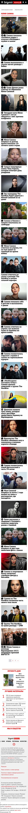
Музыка (8, 741)
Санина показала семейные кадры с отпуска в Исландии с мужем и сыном (11, 38)
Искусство (23, 741)
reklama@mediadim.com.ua (8, 786)
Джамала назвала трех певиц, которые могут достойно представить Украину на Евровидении (11, 413)
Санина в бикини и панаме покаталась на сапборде (11, 222)
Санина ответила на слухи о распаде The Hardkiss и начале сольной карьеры (10, 277)
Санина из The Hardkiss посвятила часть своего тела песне (12, 600)
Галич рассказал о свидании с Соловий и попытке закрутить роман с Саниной (10, 522)
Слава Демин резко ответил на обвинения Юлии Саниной (12, 89)
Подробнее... (8, 806)
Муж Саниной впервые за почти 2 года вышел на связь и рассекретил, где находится (12, 494)
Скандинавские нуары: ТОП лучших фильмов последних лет (16, 704)
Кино (3, 741)
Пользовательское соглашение (9, 778)
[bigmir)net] (8, 2)
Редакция (3, 766)
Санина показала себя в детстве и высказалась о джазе (12, 303)
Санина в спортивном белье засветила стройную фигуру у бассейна (12, 574)
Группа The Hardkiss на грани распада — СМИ (12, 624)
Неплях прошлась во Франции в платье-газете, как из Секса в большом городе (15, 721)
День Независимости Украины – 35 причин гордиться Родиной (15, 709)
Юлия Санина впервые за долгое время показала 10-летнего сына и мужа (10, 142)
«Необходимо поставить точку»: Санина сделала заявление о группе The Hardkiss (11, 384)
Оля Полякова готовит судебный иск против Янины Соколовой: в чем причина (15, 715)
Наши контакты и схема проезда (10, 769)
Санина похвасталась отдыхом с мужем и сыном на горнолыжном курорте (12, 356)
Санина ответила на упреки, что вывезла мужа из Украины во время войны (11, 329)
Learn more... (17, 810)
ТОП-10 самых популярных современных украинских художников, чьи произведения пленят (14, 698)
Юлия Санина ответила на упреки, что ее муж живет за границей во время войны (11, 250)
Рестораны (15, 741)
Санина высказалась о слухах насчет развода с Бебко (12, 64)
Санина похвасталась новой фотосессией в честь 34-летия (12, 467)
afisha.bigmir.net (11, 758)
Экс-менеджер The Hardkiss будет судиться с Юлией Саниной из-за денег (12, 196)
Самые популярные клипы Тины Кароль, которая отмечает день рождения (11, 169)
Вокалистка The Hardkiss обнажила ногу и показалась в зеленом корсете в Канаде (12, 441)
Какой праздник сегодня (7, 9)
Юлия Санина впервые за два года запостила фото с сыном (12, 548)
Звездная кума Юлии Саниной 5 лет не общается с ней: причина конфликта (12, 115)
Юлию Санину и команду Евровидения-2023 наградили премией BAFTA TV (10, 651)
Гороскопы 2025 (19, 9)
